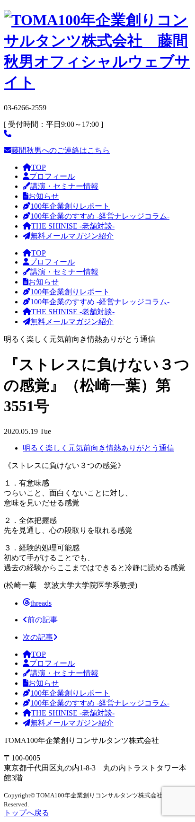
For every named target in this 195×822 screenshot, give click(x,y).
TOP (38, 167)
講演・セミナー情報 (64, 186)
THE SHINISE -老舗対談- (73, 226)
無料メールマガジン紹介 (72, 236)
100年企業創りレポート (70, 206)
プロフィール (52, 176)
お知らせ (43, 196)
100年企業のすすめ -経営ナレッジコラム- (99, 216)
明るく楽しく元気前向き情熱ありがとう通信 (98, 448)
